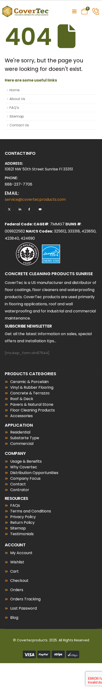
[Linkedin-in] (19, 209)
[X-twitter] (9, 209)
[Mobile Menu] (74, 11)
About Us (17, 98)
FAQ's (14, 107)
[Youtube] (40, 209)
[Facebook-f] (29, 209)
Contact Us (19, 125)
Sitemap (16, 116)
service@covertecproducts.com (35, 199)
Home (14, 90)
